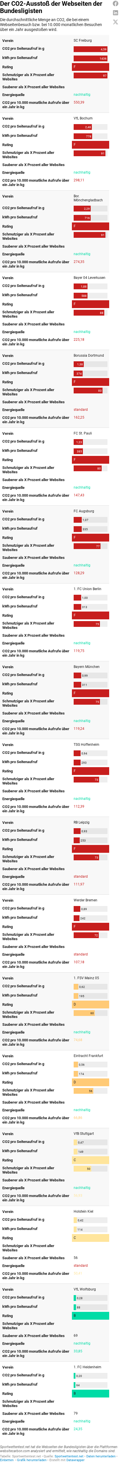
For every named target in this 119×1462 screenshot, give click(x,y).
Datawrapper (75, 1460)
